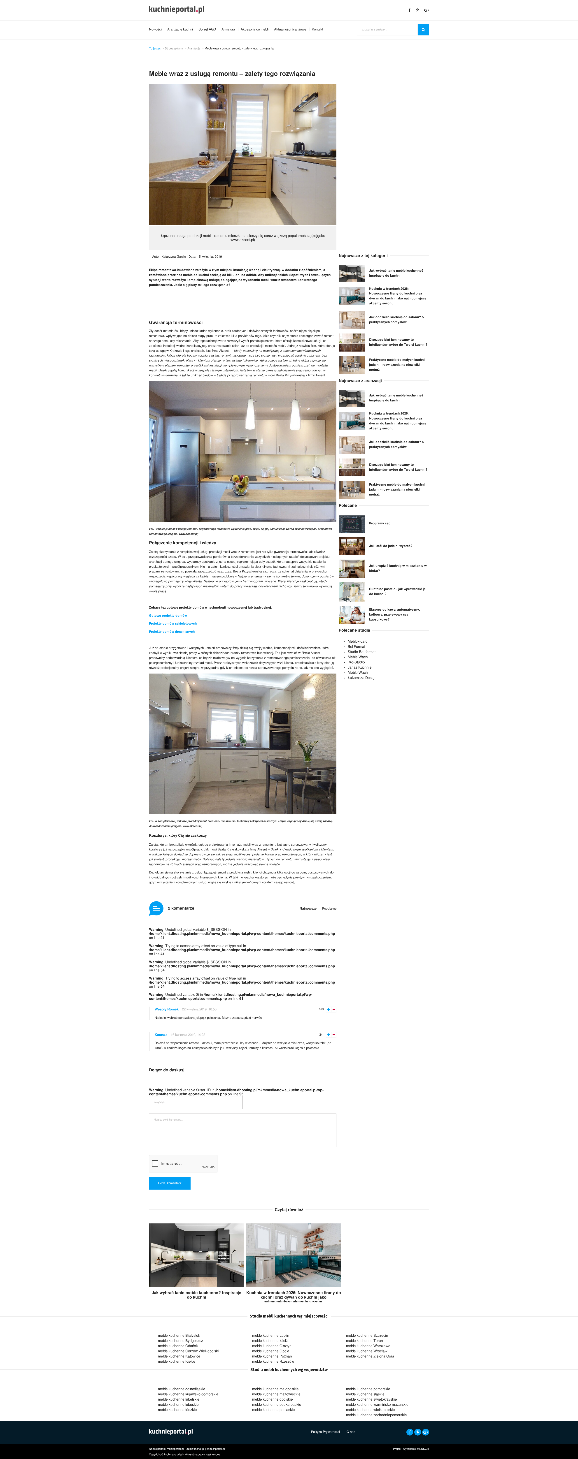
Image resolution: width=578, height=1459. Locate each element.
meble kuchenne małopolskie (275, 1389)
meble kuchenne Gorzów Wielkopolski (188, 1351)
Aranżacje (193, 48)
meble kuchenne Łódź (270, 1341)
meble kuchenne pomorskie (368, 1389)
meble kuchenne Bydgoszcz (180, 1341)
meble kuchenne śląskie (365, 1394)
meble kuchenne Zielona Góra (370, 1356)
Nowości (155, 29)
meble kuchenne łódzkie (177, 1410)
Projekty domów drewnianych (172, 631)
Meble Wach (358, 657)
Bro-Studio (356, 662)
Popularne (329, 908)
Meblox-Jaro (358, 641)
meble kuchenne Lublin (270, 1335)
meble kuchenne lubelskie (178, 1399)
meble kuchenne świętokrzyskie (371, 1399)
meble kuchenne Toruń (364, 1341)
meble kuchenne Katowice (179, 1356)
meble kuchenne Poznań (272, 1356)
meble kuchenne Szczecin (367, 1335)
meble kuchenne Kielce (176, 1361)
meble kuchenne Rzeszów (273, 1361)
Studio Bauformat (361, 652)
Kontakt (317, 29)
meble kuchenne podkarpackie (276, 1404)
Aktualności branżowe (290, 29)
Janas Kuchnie (360, 667)
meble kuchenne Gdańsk (178, 1346)
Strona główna (174, 48)
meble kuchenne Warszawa (368, 1346)
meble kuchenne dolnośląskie (181, 1389)
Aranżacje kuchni (180, 29)
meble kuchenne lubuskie (178, 1404)
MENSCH (423, 1448)
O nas (351, 1432)
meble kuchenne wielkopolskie (370, 1410)
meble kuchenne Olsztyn (271, 1346)
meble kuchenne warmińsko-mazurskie (377, 1404)
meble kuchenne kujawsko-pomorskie (188, 1394)
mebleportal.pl (175, 1448)
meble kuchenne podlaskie (273, 1410)
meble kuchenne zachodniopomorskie (376, 1415)
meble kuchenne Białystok (179, 1335)
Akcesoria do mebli (254, 29)
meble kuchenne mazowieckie (276, 1394)
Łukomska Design (362, 678)
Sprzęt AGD (207, 29)
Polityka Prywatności (325, 1432)
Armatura (228, 29)
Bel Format (356, 646)
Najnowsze (308, 908)
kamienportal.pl (216, 1448)
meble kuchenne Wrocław (366, 1351)
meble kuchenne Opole (270, 1351)
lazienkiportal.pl (195, 1448)
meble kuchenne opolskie (272, 1399)
